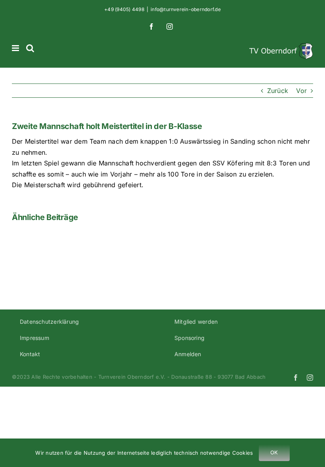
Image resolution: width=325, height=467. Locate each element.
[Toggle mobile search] (30, 48)
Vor (301, 91)
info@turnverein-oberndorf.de (186, 9)
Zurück (277, 91)
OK (274, 452)
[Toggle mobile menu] (16, 48)
